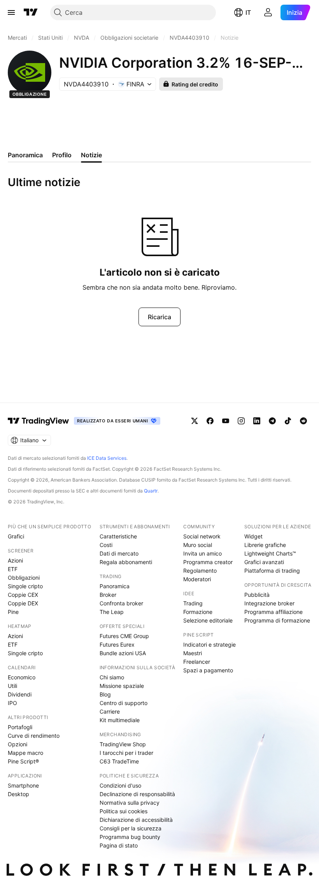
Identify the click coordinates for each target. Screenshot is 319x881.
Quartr (151, 491)
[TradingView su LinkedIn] (256, 420)
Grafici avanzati (264, 562)
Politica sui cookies (123, 811)
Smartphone (23, 785)
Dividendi (20, 694)
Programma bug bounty (130, 837)
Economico (21, 677)
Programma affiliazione (273, 611)
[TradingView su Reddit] (303, 420)
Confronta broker (121, 603)
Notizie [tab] (91, 155)
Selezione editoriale (208, 620)
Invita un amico (202, 553)
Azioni (15, 560)
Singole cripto (25, 586)
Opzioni (17, 744)
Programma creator (208, 562)
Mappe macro (25, 752)
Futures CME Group (124, 636)
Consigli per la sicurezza (130, 828)
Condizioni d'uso (120, 785)
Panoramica (115, 586)
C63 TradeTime (119, 761)
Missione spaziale (122, 685)
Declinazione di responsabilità (137, 794)
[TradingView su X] (194, 420)
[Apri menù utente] (268, 12)
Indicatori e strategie (209, 644)
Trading (193, 603)
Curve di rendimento (34, 735)
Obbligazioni (24, 577)
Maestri (192, 653)
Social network (202, 536)
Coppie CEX (23, 594)
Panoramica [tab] (25, 155)
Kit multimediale (120, 720)
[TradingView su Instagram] (241, 420)
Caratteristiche (118, 536)
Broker (108, 594)
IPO (12, 703)
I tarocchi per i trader (126, 752)
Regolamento (200, 570)
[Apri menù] (11, 12)
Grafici (16, 536)
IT (248, 12)
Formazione (197, 611)
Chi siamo (112, 677)
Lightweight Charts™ (270, 553)
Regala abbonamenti (126, 562)
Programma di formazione (277, 620)
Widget (253, 536)
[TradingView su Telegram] (272, 420)
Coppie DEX (23, 603)
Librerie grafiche (265, 545)
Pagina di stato (119, 845)
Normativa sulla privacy (130, 802)
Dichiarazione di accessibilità (136, 819)
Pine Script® (23, 761)
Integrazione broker (269, 603)
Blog (105, 694)
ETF (13, 569)
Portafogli (20, 727)
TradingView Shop (123, 744)
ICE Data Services (106, 458)
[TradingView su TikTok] (287, 420)
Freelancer (196, 661)
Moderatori (197, 579)
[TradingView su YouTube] (225, 420)
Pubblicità (257, 594)
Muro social (197, 545)
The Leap (112, 611)
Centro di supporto (123, 703)
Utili (12, 685)
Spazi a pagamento (208, 670)
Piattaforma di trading (272, 570)
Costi (106, 545)
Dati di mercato (119, 553)
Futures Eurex (117, 644)
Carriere (110, 711)
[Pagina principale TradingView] (31, 12)
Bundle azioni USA (123, 653)
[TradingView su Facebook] (210, 420)
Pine (13, 611)
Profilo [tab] (62, 155)
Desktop (18, 794)
